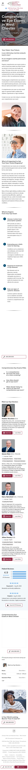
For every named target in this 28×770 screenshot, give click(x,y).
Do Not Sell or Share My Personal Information (14, 762)
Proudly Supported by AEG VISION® (17, 752)
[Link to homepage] (14, 4)
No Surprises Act (21, 756)
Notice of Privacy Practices (9, 758)
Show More (22, 670)
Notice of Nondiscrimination (8, 756)
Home (6, 755)
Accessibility (19, 755)
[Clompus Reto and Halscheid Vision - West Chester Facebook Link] (14, 731)
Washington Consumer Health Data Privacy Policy (13, 760)
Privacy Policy (20, 758)
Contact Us (12, 755)
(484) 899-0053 (15, 743)
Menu (2, 5)
